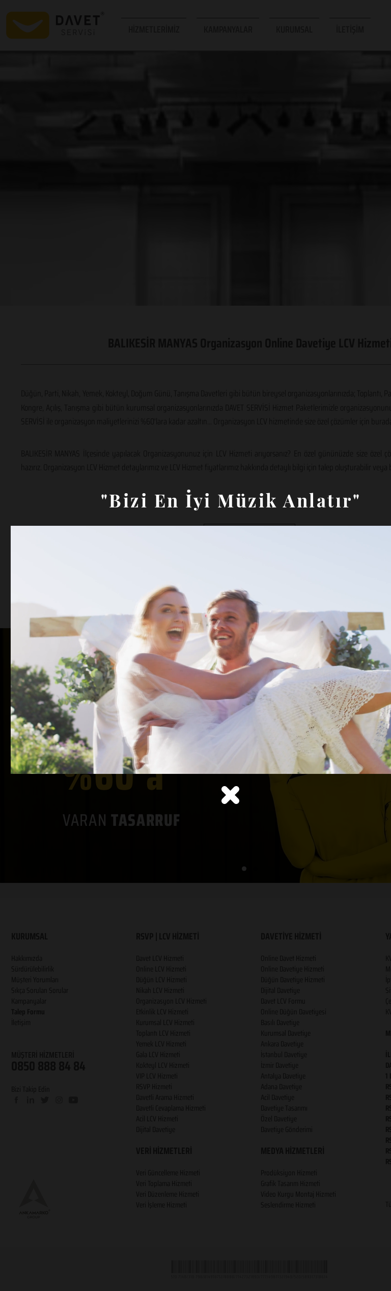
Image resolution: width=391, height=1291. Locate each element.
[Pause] (24, 760)
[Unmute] (41, 760)
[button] (230, 795)
